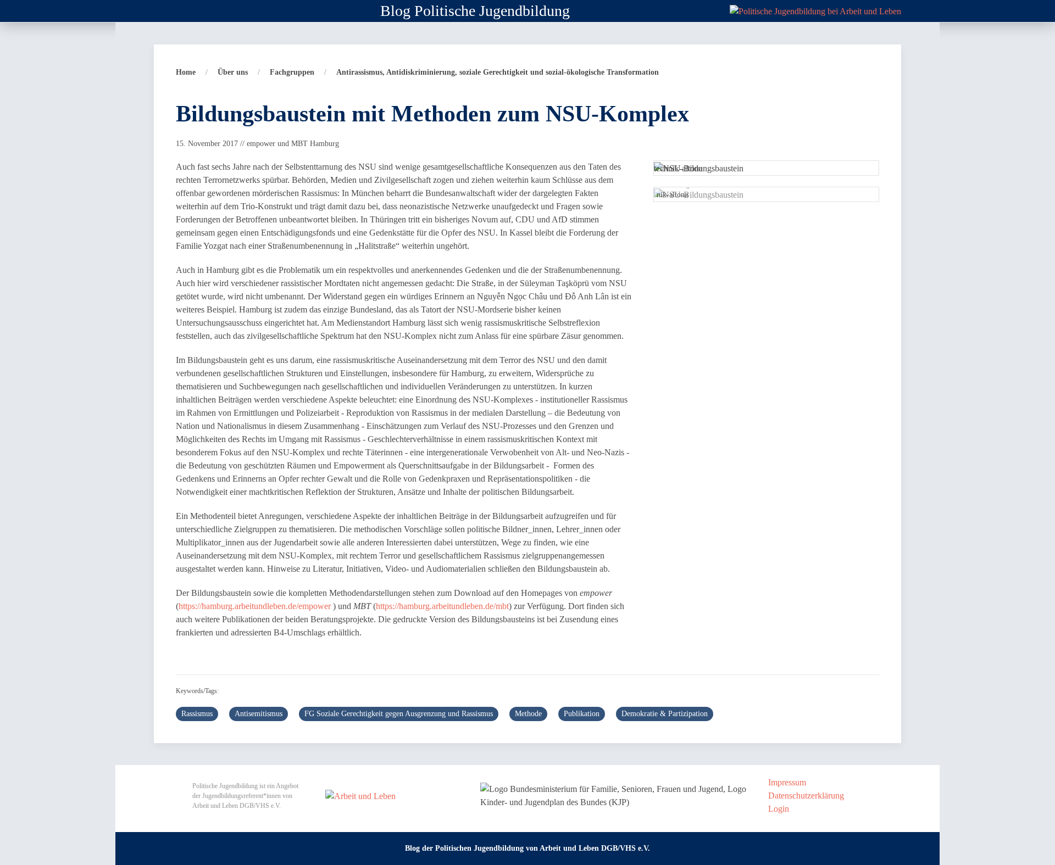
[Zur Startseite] (815, 10)
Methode (528, 714)
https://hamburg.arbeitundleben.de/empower (255, 606)
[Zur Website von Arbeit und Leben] (360, 795)
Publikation (581, 714)
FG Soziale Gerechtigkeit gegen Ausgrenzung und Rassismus (398, 714)
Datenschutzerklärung (806, 795)
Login (778, 808)
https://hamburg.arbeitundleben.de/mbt (442, 606)
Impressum (787, 782)
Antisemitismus (258, 714)
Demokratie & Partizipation (664, 714)
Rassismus (197, 714)
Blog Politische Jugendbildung (475, 10)
